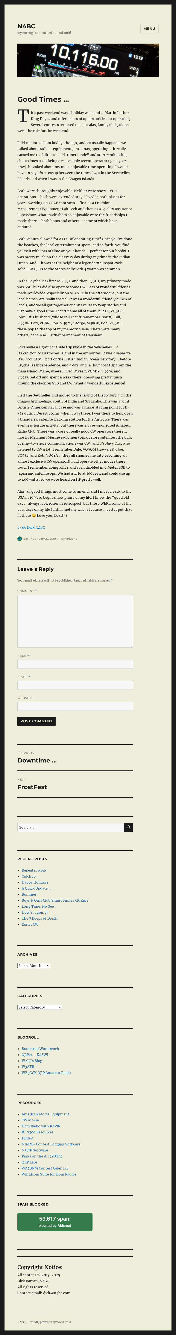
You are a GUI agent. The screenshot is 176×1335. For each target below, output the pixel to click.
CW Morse (30, 1120)
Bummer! (30, 894)
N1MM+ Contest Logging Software (51, 1144)
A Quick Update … (36, 888)
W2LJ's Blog (32, 1061)
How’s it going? (35, 912)
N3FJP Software (35, 1150)
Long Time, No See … (40, 906)
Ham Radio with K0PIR (41, 1126)
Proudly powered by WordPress (50, 1322)
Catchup (29, 876)
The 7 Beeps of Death (40, 918)
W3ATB (28, 1067)
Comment (27, 591)
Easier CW (30, 924)
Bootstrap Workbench (40, 1048)
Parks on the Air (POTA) (42, 1156)
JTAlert (28, 1138)
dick (26, 538)
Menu (149, 29)
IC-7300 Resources (37, 1132)
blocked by (60, 1223)
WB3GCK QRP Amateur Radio (46, 1073)
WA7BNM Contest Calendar (45, 1168)
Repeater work (34, 870)
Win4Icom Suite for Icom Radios (49, 1174)
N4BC (26, 26)
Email (23, 677)
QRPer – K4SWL (35, 1055)
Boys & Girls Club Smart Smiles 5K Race (55, 900)
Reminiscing (68, 538)
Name (23, 656)
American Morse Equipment (45, 1114)
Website (24, 698)
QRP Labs (30, 1162)
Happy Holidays (35, 882)
